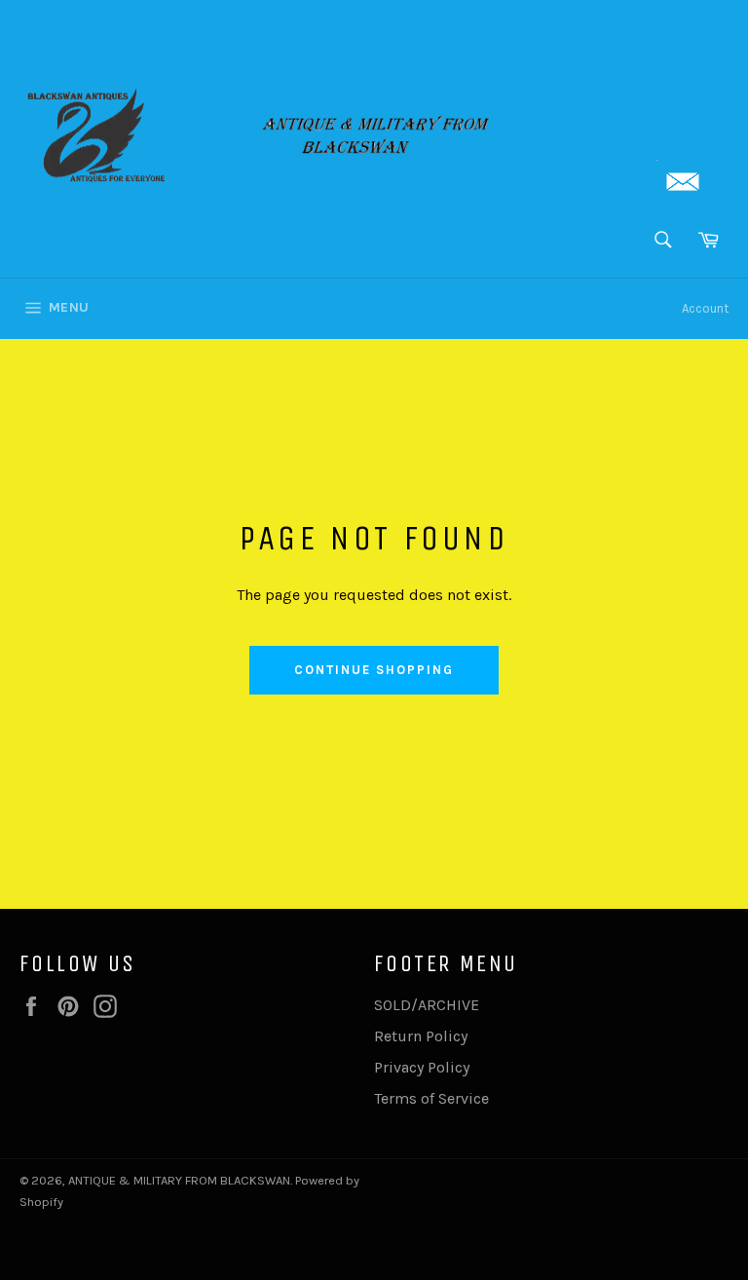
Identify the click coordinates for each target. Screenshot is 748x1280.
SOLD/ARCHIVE (426, 1005)
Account (705, 308)
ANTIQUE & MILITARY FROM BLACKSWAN (179, 1180)
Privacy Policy (421, 1067)
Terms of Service (431, 1098)
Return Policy (421, 1036)
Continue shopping (373, 669)
